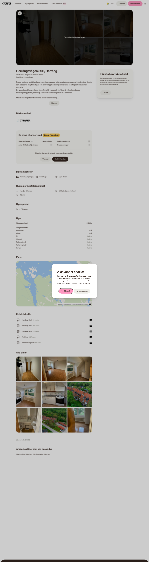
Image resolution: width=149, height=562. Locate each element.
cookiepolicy (85, 283)
